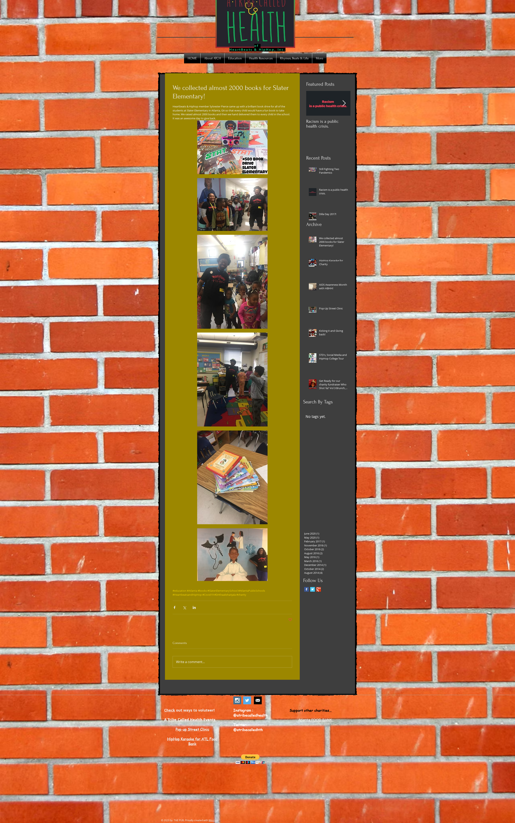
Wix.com (213, 820)
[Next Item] (344, 103)
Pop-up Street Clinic (192, 729)
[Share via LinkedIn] (194, 607)
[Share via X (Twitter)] (184, 607)
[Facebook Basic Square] (306, 589)
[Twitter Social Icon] (247, 700)
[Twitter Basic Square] (312, 589)
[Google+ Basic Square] (318, 589)
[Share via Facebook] (174, 607)
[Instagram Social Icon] (237, 700)
